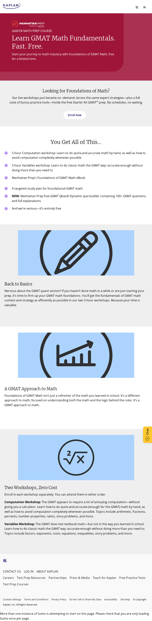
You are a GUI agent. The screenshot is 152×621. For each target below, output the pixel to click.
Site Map (125, 599)
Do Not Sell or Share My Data (85, 599)
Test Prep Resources (31, 578)
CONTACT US (12, 571)
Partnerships (58, 578)
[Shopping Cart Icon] (137, 7)
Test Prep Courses (16, 584)
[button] (74, 115)
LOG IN (29, 571)
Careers (8, 578)
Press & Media (80, 578)
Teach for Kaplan (104, 578)
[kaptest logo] (12, 6)
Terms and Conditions (36, 599)
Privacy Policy (58, 599)
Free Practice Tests (132, 578)
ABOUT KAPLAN (47, 571)
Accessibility (110, 599)
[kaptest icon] (5, 562)
